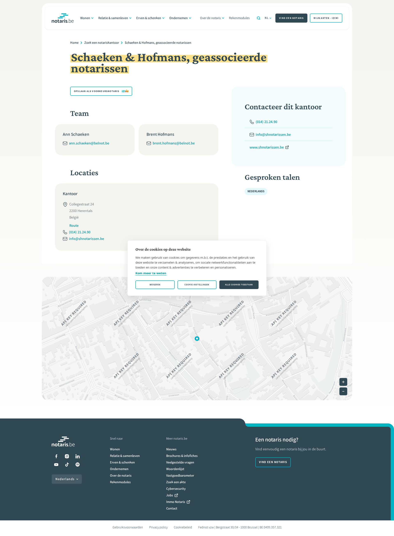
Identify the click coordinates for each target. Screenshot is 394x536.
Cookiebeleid (183, 527)
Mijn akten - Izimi (326, 18)
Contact (171, 508)
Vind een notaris (291, 18)
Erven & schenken (148, 18)
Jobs (169, 495)
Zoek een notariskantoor (101, 43)
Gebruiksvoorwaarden (128, 527)
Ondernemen (178, 18)
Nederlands (65, 479)
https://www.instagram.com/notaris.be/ (67, 456)
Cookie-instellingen (196, 284)
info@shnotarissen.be (86, 238)
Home (74, 43)
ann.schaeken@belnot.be (89, 143)
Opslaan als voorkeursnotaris (96, 91)
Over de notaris (210, 18)
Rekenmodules (239, 18)
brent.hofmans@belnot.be (174, 143)
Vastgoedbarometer (180, 475)
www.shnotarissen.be (267, 147)
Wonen (85, 18)
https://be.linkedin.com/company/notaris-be (77, 456)
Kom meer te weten (150, 273)
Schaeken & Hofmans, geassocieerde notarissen (158, 43)
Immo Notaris (175, 502)
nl (267, 18)
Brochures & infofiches (182, 456)
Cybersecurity (176, 489)
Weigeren (155, 284)
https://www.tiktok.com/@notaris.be (67, 464)
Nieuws (171, 449)
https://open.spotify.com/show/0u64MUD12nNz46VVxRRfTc (77, 464)
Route (74, 225)
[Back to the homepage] (63, 18)
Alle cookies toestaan (239, 284)
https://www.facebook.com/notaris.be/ (56, 456)
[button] (197, 338)
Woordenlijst (175, 469)
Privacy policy (158, 527)
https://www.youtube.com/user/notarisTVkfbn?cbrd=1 (56, 464)
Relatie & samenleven (113, 18)
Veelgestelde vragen (180, 462)
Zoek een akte (176, 482)
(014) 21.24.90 (79, 232)
